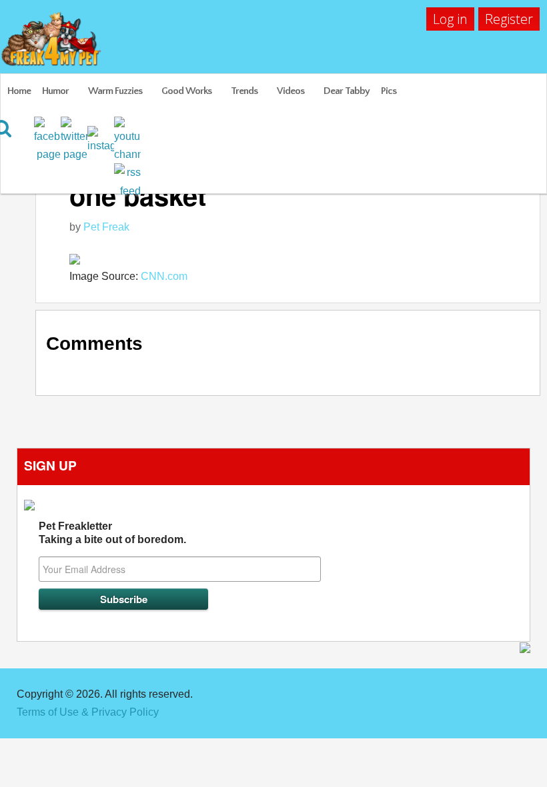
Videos (290, 91)
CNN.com (164, 276)
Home (19, 91)
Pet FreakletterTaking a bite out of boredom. (112, 532)
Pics (388, 91)
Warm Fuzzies (115, 91)
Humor (55, 91)
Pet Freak (106, 227)
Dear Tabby (347, 91)
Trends (244, 91)
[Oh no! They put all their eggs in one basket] (297, 258)
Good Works (186, 91)
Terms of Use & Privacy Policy (88, 712)
